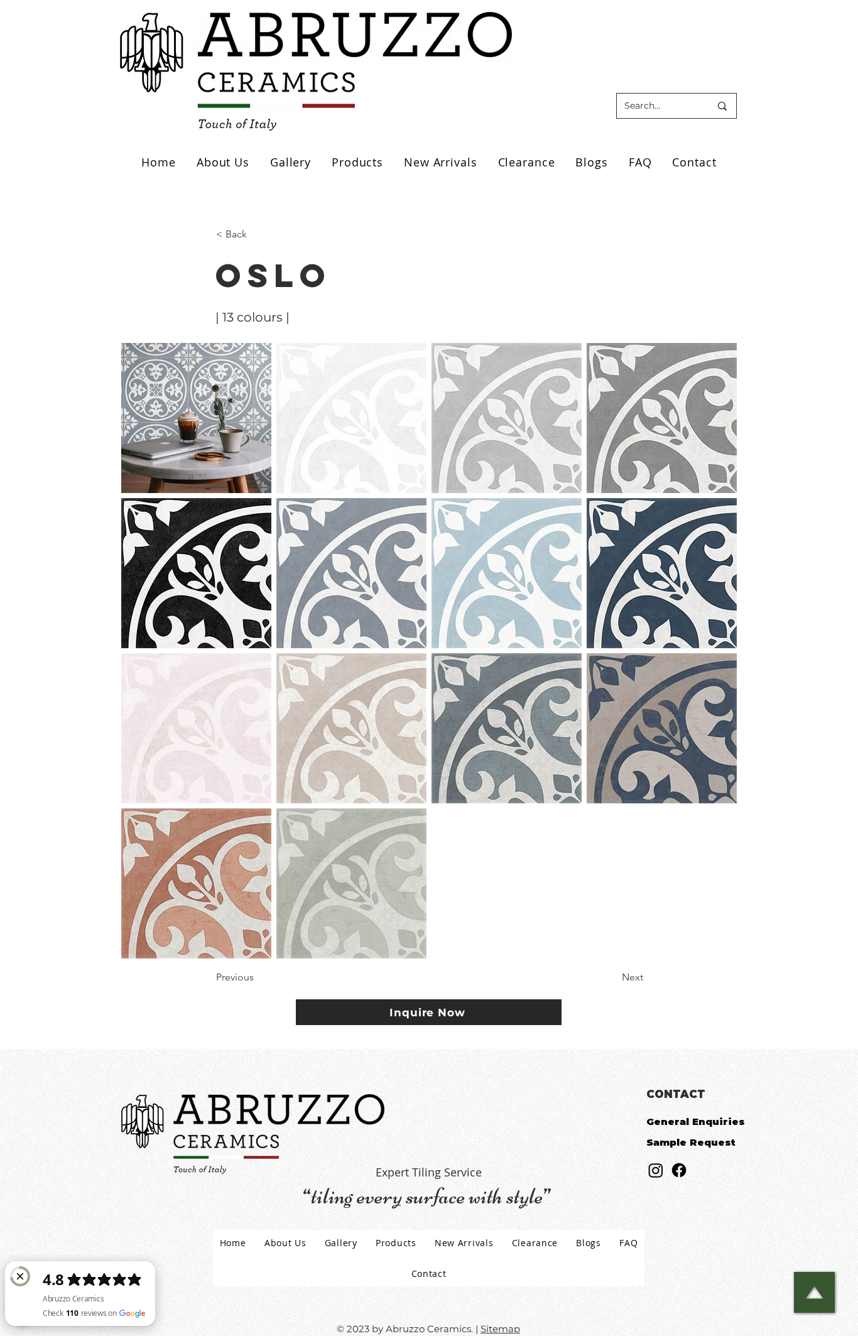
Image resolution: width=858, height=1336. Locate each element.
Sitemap (500, 1329)
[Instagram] (655, 1170)
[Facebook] (679, 1170)
